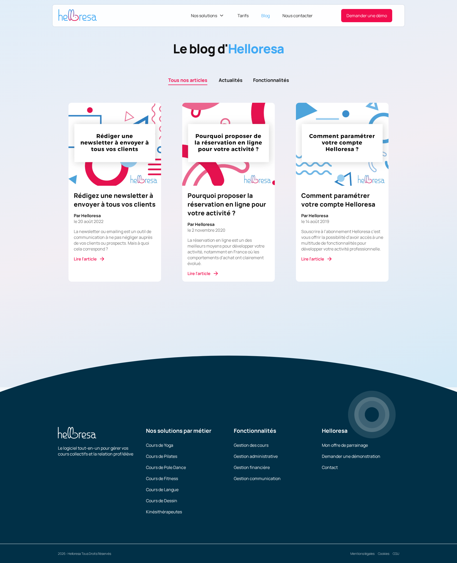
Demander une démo (366, 15)
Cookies (383, 553)
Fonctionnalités (271, 80)
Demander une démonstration (351, 456)
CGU (396, 553)
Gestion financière (252, 467)
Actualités (231, 80)
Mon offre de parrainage (345, 445)
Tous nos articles (187, 80)
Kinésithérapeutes (164, 512)
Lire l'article (85, 259)
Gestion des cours (251, 445)
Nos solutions (204, 15)
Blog (265, 15)
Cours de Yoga (159, 445)
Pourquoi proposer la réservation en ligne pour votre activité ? (227, 204)
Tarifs (243, 15)
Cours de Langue (162, 489)
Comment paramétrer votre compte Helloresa (338, 199)
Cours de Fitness (162, 478)
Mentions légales (362, 553)
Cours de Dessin (161, 501)
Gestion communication (257, 478)
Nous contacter (297, 15)
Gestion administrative (256, 456)
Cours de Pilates (161, 456)
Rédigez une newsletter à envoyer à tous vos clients (115, 199)
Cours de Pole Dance (166, 467)
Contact (330, 467)
